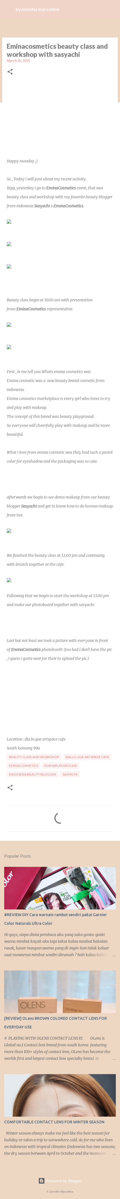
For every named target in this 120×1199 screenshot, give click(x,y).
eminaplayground (60, 765)
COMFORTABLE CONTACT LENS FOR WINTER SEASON (54, 1122)
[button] (10, 72)
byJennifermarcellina (37, 9)
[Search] (112, 9)
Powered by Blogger (63, 1181)
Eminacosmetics (23, 765)
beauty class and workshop (34, 757)
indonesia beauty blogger (32, 774)
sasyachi (70, 774)
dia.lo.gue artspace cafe (87, 757)
